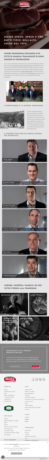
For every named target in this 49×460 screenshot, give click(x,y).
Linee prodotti (28, 389)
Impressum (28, 430)
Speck (5, 422)
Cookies (27, 434)
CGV (26, 438)
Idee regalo (7, 434)
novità (35, 357)
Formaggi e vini (8, 428)
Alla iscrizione (16, 453)
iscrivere (35, 366)
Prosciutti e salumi (9, 430)
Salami (6, 424)
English (26, 421)
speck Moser (20, 359)
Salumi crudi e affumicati (10, 426)
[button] (3, 457)
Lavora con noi (29, 401)
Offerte (6, 418)
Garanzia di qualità (30, 397)
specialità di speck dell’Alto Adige (22, 65)
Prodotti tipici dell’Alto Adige (11, 432)
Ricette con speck (29, 391)
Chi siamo (27, 395)
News (26, 403)
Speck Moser (32, 73)
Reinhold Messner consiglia (11, 420)
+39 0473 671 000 (9, 397)
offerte (30, 357)
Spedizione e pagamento (31, 440)
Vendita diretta (29, 405)
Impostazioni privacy (30, 436)
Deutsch (27, 417)
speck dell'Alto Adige (26, 71)
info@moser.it (7, 399)
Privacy (27, 432)
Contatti (27, 409)
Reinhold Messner (29, 393)
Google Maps (7, 401)
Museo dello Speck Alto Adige (33, 407)
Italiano (27, 419)
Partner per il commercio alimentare (34, 399)
